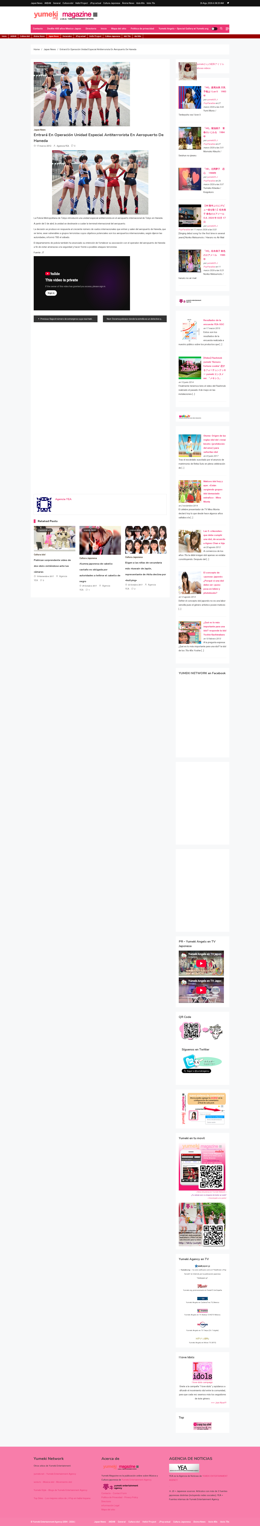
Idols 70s (151, 3)
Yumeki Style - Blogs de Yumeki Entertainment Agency (60, 1490)
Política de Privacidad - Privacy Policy (119, 1497)
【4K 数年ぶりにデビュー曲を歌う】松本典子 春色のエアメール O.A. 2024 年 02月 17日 (214, 213)
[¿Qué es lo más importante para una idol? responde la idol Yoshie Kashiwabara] (190, 632)
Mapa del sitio (118, 28)
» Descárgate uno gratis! (217, 1198)
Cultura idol (68, 3)
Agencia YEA (63, 146)
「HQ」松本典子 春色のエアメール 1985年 (214, 255)
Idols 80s (140, 3)
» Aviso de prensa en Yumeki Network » (211, 1192)
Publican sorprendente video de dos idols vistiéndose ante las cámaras (52, 566)
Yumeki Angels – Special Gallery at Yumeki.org (183, 28)
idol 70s (127, 36)
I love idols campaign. (202, 1382)
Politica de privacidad (142, 28)
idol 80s (137, 36)
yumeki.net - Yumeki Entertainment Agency (55, 1474)
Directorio (91, 28)
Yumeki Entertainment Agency (136, 1479)
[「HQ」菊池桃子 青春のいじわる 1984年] (190, 138)
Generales (67, 36)
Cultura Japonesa (111, 3)
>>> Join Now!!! (218, 1402)
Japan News (36, 3)
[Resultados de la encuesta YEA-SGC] (190, 330)
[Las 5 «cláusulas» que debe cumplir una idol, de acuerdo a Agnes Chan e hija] (190, 541)
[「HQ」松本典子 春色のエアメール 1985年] (190, 260)
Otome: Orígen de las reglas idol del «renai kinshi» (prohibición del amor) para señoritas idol (214, 443)
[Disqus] (100, 364)
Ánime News (128, 3)
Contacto (38, 28)
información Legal (110, 1505)
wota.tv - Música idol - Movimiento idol (53, 1482)
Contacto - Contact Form (114, 1493)
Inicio (104, 28)
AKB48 (48, 3)
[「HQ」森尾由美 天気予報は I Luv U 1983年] (190, 97)
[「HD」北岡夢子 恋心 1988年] (190, 179)
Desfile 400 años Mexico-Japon (64, 28)
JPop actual (95, 3)
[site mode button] (214, 28)
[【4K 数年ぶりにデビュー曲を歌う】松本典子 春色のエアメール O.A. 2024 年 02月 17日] (190, 215)
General (56, 3)
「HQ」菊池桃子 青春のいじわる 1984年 (214, 132)
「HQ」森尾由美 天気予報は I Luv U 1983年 (214, 91)
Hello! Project (81, 3)
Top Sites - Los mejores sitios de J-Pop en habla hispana (62, 1498)
